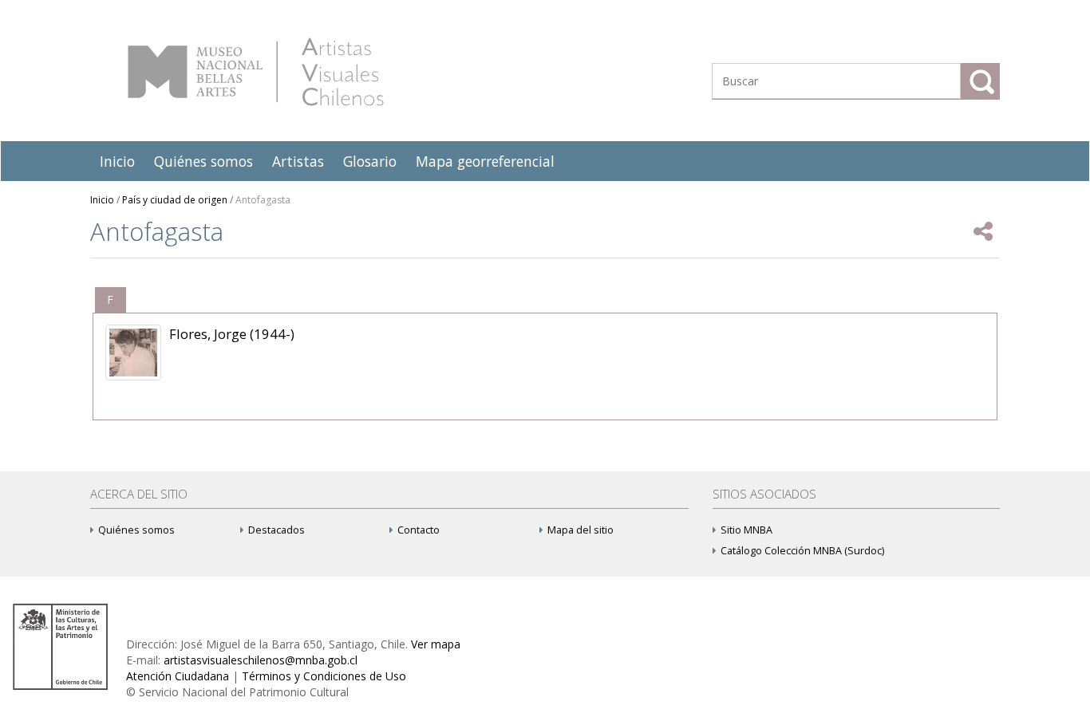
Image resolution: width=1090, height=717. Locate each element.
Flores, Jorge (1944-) (231, 334)
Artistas (298, 161)
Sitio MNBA (746, 530)
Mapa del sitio (580, 530)
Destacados (276, 530)
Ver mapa (435, 644)
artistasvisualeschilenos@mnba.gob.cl (260, 660)
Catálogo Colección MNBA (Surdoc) (802, 550)
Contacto (418, 530)
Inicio (117, 161)
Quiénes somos (203, 161)
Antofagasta (262, 200)
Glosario (370, 161)
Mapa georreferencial (485, 161)
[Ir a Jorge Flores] (133, 352)
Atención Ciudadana (177, 676)
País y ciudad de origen (174, 200)
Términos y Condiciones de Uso (324, 676)
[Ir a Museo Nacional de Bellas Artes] (63, 645)
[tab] (110, 300)
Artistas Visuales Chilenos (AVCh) (255, 72)
